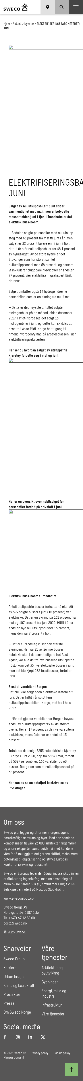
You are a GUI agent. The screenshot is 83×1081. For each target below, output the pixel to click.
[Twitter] (44, 1037)
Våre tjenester (53, 1013)
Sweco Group (14, 958)
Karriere (10, 967)
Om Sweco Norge (17, 1012)
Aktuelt (17, 24)
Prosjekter (12, 994)
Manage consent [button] (14, 1057)
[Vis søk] (62, 7)
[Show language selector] (48, 7)
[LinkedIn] (31, 1037)
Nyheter (29, 24)
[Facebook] (7, 1037)
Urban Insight (14, 976)
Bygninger (50, 981)
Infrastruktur (52, 1005)
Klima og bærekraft (19, 985)
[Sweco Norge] (16, 7)
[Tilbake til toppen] (71, 1069)
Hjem (7, 24)
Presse (9, 1003)
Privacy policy (39, 1053)
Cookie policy (62, 1053)
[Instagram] (19, 1037)
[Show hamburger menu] (76, 7)
